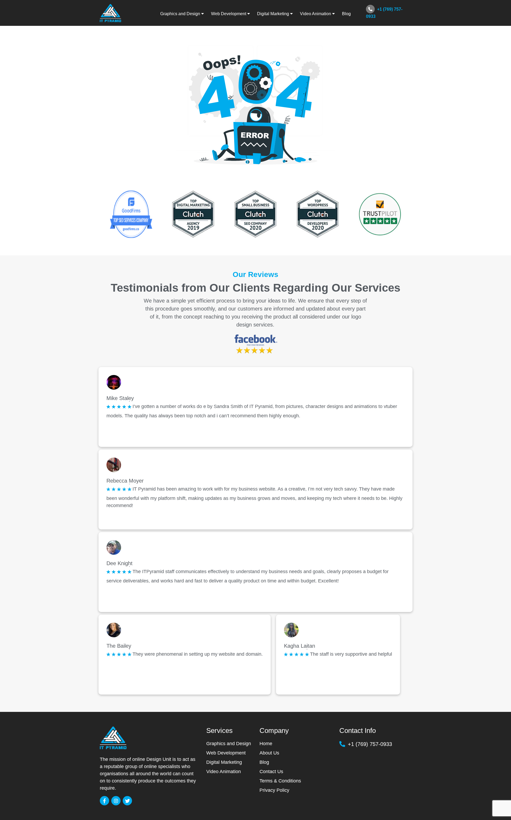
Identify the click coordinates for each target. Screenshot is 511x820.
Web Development (226, 753)
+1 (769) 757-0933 (384, 13)
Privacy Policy (274, 790)
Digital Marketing (224, 762)
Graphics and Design (228, 743)
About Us (269, 753)
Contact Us (271, 771)
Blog (346, 13)
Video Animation (223, 771)
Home (265, 743)
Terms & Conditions (280, 781)
